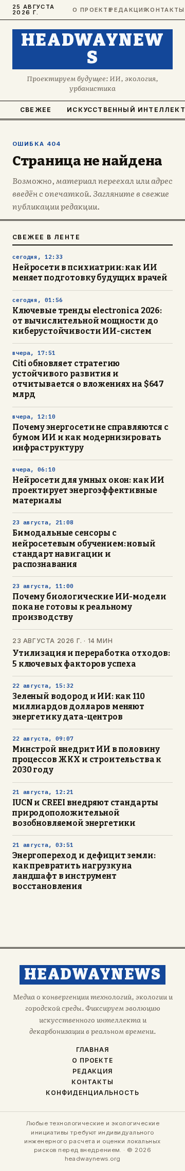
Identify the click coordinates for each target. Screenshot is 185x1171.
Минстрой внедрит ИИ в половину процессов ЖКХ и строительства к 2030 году (86, 760)
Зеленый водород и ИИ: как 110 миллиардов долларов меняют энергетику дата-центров (78, 707)
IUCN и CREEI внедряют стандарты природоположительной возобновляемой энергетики (85, 813)
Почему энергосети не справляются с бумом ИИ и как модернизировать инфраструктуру (90, 437)
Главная (92, 1050)
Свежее (35, 110)
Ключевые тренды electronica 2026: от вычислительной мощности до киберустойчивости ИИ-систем (87, 321)
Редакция (122, 10)
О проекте (86, 10)
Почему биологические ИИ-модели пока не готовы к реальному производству (89, 607)
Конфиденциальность (92, 1093)
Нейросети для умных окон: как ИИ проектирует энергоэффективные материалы (88, 490)
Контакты (159, 10)
